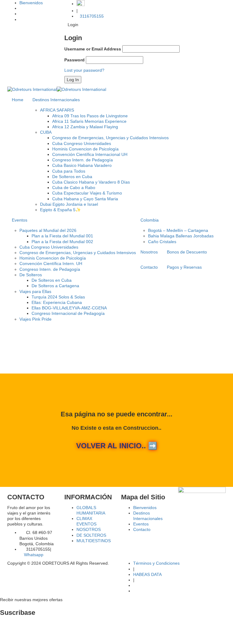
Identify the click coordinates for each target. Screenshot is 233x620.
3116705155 (92, 16)
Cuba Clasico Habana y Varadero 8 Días (91, 182)
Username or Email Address (92, 48)
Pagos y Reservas (184, 267)
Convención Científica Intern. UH (50, 263)
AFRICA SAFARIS (57, 110)
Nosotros (149, 252)
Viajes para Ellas (35, 291)
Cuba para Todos (68, 171)
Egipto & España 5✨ (60, 209)
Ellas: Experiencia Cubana (57, 302)
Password (74, 59)
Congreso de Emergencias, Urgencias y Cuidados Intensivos (110, 137)
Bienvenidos (31, 2)
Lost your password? (84, 70)
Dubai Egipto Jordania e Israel (69, 204)
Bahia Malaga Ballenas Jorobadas (181, 235)
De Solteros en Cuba (72, 176)
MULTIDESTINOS (93, 540)
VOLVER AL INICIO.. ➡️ (116, 446)
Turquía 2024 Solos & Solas (58, 296)
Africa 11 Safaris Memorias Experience (89, 121)
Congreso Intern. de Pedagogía (82, 159)
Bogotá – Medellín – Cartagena (178, 230)
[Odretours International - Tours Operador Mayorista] (56, 89)
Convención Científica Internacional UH (89, 154)
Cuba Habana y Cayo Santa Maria (85, 198)
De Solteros (30, 274)
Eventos (19, 220)
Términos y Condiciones (156, 563)
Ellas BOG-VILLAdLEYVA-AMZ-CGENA (69, 307)
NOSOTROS (88, 529)
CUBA (46, 132)
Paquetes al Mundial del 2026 (47, 230)
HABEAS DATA (147, 574)
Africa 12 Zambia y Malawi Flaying (85, 126)
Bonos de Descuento (187, 252)
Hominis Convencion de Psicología (85, 148)
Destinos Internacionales (56, 99)
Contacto (149, 267)
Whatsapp (33, 554)
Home (17, 99)
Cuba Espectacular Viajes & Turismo (87, 193)
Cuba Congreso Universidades (81, 143)
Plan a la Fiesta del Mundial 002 (62, 241)
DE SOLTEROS (91, 535)
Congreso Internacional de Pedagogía (68, 313)
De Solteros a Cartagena (55, 285)
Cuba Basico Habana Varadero (82, 165)
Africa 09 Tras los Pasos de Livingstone (90, 115)
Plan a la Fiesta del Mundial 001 (62, 235)
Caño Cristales (162, 241)
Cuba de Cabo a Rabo (73, 187)
